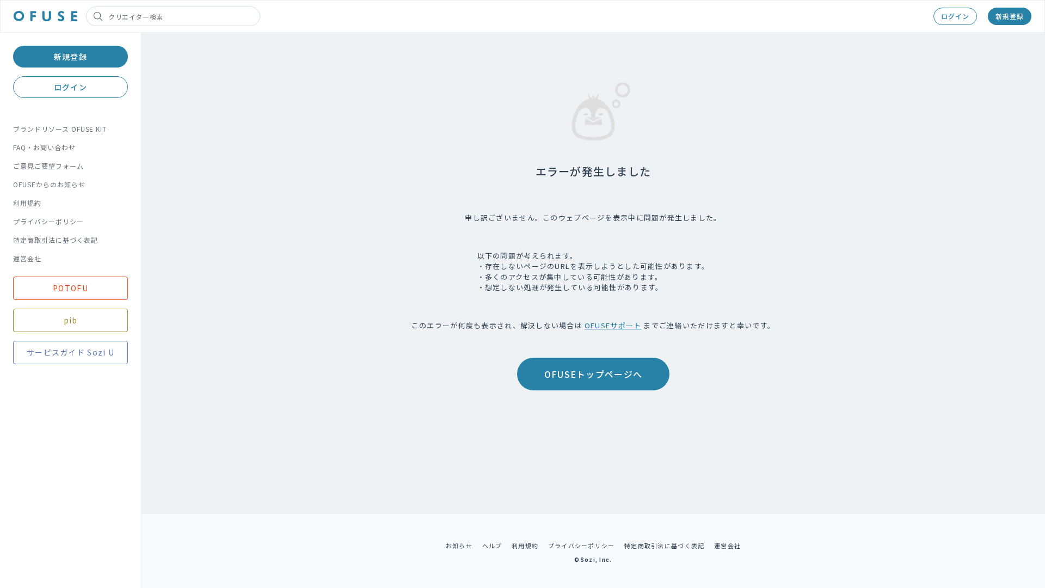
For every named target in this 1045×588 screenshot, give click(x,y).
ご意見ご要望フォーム (48, 165)
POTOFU (70, 288)
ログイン (955, 16)
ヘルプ (492, 545)
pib (71, 320)
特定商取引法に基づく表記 (55, 239)
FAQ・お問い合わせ (44, 147)
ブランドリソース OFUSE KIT (60, 128)
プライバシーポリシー (48, 221)
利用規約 (27, 202)
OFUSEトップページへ (593, 374)
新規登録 (1009, 16)
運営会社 (27, 258)
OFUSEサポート (613, 325)
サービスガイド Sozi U (70, 352)
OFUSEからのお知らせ (49, 184)
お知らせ (459, 545)
